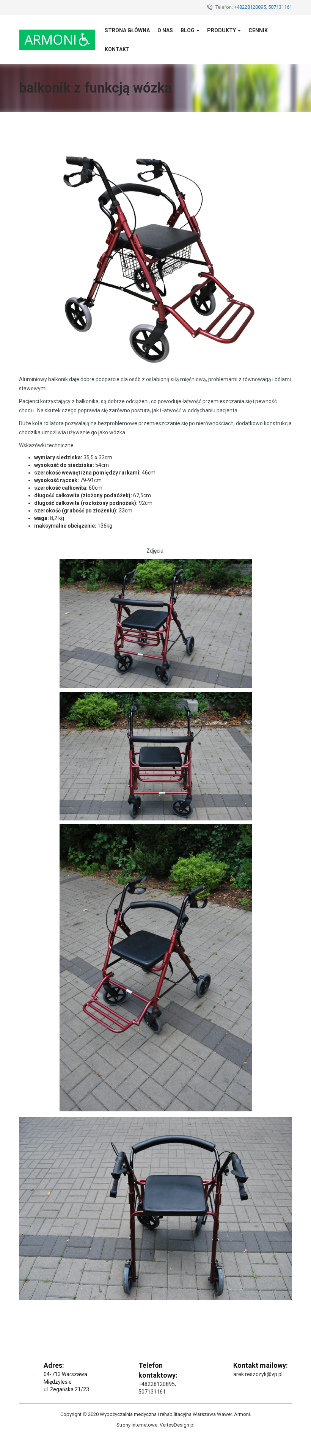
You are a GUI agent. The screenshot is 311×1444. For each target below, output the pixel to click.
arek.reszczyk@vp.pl (258, 1374)
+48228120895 (250, 7)
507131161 (280, 7)
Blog (188, 30)
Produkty (222, 30)
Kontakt (117, 49)
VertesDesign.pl (177, 1425)
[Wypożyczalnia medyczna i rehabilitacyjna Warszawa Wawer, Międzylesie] (57, 39)
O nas (165, 30)
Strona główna (127, 30)
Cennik (258, 30)
